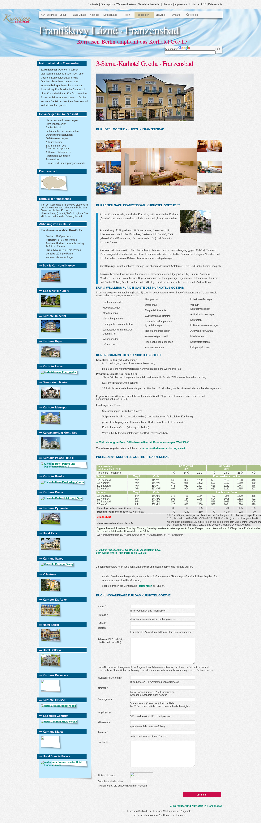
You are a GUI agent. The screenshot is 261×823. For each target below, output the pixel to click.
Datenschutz (215, 4)
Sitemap (105, 4)
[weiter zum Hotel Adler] (51, 617)
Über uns (167, 4)
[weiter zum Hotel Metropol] (51, 424)
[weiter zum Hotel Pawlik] (63, 482)
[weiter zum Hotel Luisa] (60, 372)
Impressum (180, 4)
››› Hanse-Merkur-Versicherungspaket (163, 448)
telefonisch (145, 585)
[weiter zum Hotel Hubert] (51, 308)
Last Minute (79, 14)
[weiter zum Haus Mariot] (51, 399)
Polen (127, 14)
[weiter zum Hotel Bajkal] (51, 642)
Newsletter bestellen (149, 4)
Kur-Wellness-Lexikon (124, 4)
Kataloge (95, 14)
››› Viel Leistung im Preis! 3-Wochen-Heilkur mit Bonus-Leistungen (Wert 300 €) (142, 442)
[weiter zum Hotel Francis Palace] (65, 765)
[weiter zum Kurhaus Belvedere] (51, 690)
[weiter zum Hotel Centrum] (60, 721)
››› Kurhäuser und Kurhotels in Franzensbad (196, 805)
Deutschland (110, 14)
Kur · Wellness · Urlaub (53, 14)
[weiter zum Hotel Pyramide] (51, 525)
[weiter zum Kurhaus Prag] (62, 498)
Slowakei (160, 14)
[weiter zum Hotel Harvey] (51, 282)
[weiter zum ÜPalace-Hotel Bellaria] (51, 667)
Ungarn (176, 14)
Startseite (93, 4)
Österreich (192, 14)
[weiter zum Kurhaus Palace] (65, 466)
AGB (203, 4)
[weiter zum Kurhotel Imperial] (51, 333)
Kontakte (194, 4)
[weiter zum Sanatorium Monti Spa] (51, 450)
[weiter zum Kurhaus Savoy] (58, 564)
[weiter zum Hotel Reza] (51, 550)
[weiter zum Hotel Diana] (51, 747)
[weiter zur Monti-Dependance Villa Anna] (51, 591)
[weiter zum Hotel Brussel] (59, 705)
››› (128, 551)
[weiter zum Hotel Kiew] (51, 358)
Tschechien (142, 14)
